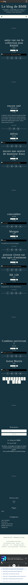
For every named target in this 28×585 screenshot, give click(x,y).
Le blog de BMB (14, 6)
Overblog (22, 537)
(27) (6, 525)
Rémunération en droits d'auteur (19, 544)
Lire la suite (14, 125)
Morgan (14, 231)
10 (13, 382)
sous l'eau (14, 216)
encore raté (14, 105)
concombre (14, 214)
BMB (12, 451)
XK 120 (14, 274)
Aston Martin (14, 361)
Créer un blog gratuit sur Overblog (8, 543)
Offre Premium (3, 546)
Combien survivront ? (14, 342)
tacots (14, 47)
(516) (7, 523)
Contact (22, 543)
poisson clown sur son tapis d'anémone (14, 256)
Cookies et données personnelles (13, 546)
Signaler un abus (5, 544)
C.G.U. (11, 544)
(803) (5, 520)
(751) (4, 522)
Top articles (18, 543)
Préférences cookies (23, 546)
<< (4, 378)
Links (2, 511)
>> (19, 382)
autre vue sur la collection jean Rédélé (14, 43)
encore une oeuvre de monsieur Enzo (14, 152)
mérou (14, 133)
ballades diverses (14, 108)
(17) (4, 527)
